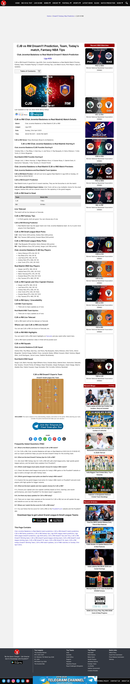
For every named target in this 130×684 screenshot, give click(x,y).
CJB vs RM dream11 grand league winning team (46, 538)
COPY (64, 439)
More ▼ (120, 3)
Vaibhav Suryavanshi (94, 668)
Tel (4, 681)
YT (28, 681)
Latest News (88, 3)
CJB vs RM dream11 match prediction (66, 531)
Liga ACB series (42, 536)
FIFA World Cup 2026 (40, 661)
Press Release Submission (116, 657)
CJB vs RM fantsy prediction (24, 533)
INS (13, 681)
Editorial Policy (102, 681)
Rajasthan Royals (71, 664)
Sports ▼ (77, 3)
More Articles (111, 501)
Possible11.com (57, 509)
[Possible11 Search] (127, 3)
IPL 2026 (37, 659)
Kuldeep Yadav (92, 664)
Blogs (96, 3)
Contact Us (115, 681)
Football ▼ (67, 3)
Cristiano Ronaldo (93, 670)
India (67, 652)
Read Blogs (112, 385)
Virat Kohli (90, 652)
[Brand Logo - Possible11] (17, 654)
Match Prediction (108, 3)
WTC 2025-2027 (39, 654)
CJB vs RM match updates (45, 542)
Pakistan (68, 661)
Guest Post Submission (115, 654)
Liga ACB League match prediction (62, 533)
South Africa (69, 657)
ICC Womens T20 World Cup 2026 (44, 657)
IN (23, 681)
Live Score (38, 3)
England (68, 659)
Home (17, 3)
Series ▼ (47, 3)
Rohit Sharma (91, 654)
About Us (125, 681)
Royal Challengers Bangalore (74, 666)
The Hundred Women (40, 652)
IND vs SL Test (26, 3)
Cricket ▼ (56, 3)
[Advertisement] (65, 10)
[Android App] (17, 664)
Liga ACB (48, 58)
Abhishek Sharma (93, 661)
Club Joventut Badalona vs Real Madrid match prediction (34, 531)
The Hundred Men (39, 664)
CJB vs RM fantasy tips (42, 533)
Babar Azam (91, 657)
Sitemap (111, 659)
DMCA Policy (112, 652)
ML (59, 439)
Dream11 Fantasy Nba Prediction (63, 16)
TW (36, 439)
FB (31, 439)
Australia (68, 654)
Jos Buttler (91, 666)
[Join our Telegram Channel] (47, 426)
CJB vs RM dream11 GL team (58, 540)
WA (45, 439)
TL (50, 439)
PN (55, 439)
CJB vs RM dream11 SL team (38, 540)
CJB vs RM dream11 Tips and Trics (59, 536)
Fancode (49, 336)
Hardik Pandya (92, 659)
